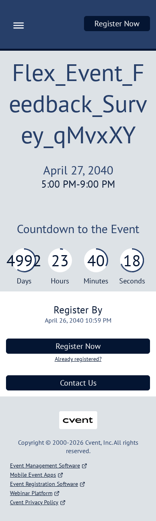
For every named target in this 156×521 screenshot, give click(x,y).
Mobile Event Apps (33, 474)
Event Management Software (45, 465)
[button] (16, 24)
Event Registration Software (44, 483)
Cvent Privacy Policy (34, 502)
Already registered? (78, 359)
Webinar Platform (31, 493)
